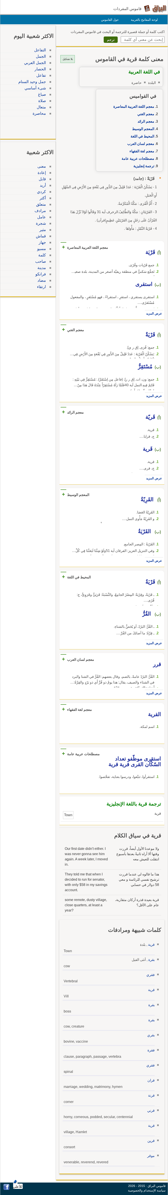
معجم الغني (145, 114)
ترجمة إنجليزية (143, 166)
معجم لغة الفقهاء (142, 151)
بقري (151, 1035)
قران (151, 1080)
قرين (151, 1141)
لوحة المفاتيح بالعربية (144, 19)
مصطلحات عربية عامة (138, 158)
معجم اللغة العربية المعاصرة (133, 106)
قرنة (151, 1095)
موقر (151, 1156)
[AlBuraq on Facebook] (6, 1189)
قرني (151, 1110)
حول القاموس (110, 19)
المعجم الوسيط (143, 129)
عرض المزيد (154, 313)
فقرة (151, 1050)
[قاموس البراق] (155, 8)
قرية (151, 944)
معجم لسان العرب (140, 144)
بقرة (151, 960)
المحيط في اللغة (142, 136)
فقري (150, 975)
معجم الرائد (146, 121)
